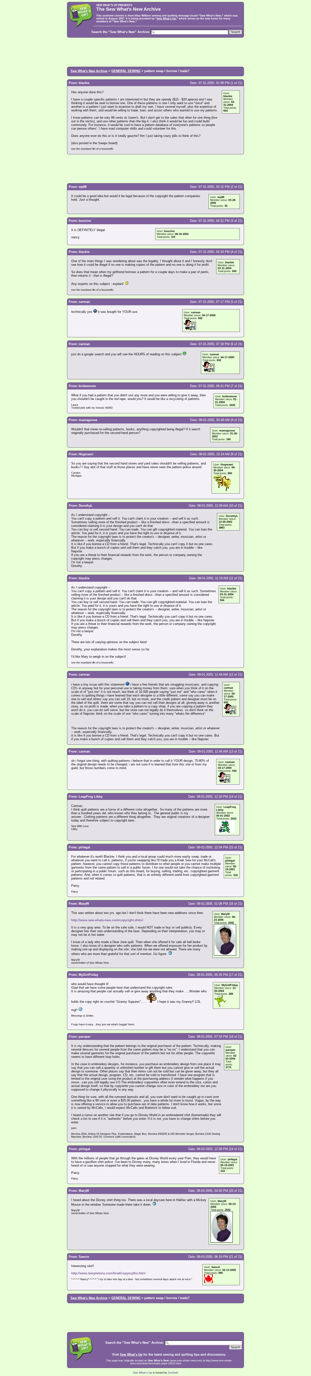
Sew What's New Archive (88, 71)
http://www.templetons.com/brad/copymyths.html (108, 1273)
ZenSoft (173, 1372)
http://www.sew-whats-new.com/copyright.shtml (107, 920)
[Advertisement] (155, 52)
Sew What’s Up (166, 18)
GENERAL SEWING (125, 71)
